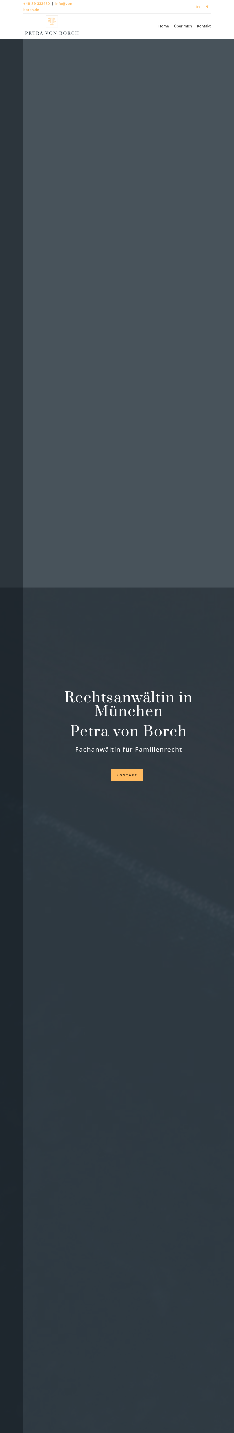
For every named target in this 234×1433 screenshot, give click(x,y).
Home (163, 26)
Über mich (183, 26)
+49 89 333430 (36, 3)
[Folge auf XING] (207, 6)
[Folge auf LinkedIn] (198, 6)
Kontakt (204, 26)
